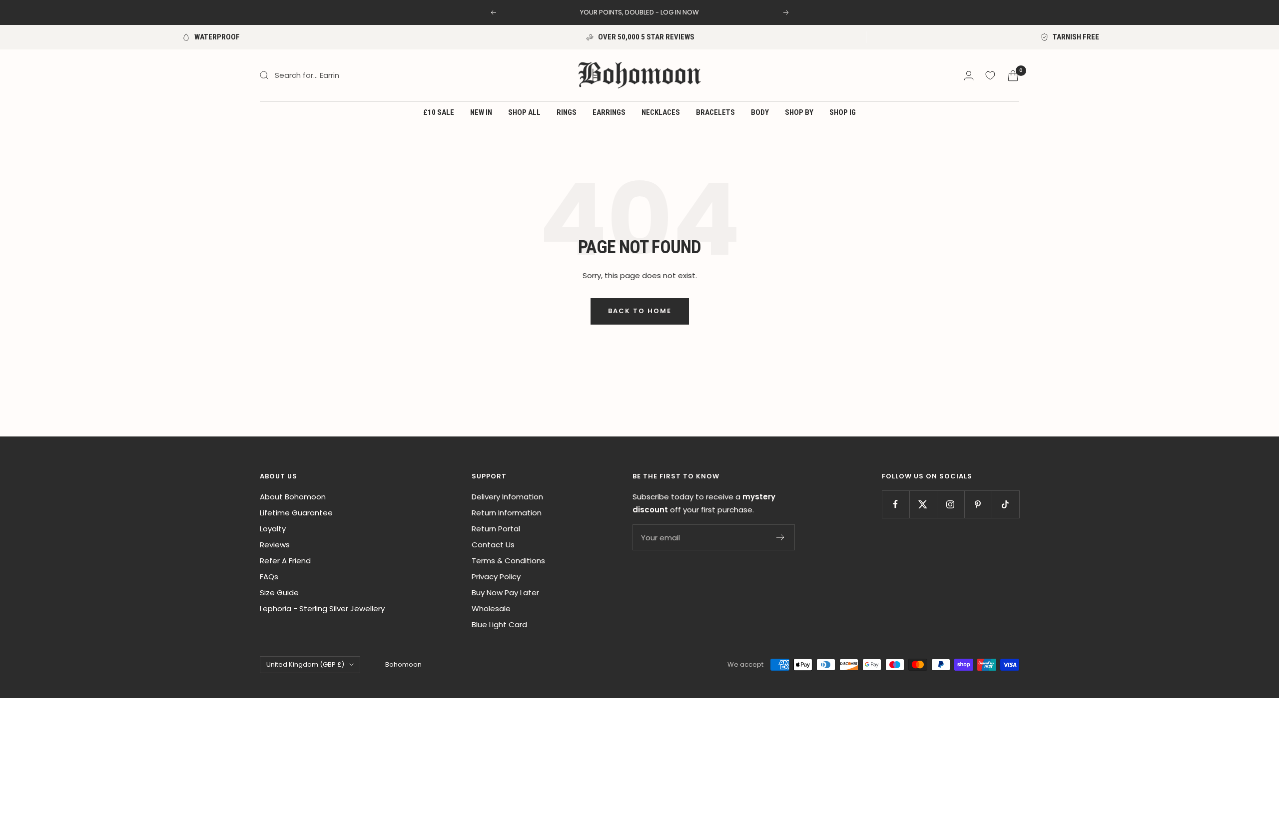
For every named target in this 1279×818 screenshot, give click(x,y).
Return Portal (496, 528)
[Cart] (1013, 75)
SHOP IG (842, 112)
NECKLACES (660, 112)
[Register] (780, 537)
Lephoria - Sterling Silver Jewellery (322, 608)
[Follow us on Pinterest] (978, 504)
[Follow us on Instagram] (950, 504)
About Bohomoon (293, 496)
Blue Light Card (499, 624)
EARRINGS (609, 112)
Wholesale (491, 608)
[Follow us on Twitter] (923, 504)
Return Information (507, 512)
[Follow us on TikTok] (1005, 504)
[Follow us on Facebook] (895, 504)
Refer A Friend (285, 560)
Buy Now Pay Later (505, 592)
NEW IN (481, 112)
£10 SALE (438, 112)
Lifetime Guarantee (296, 512)
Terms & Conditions (508, 560)
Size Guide (279, 592)
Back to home (639, 311)
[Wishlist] (990, 75)
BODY (760, 112)
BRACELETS (715, 112)
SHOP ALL (524, 112)
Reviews (275, 544)
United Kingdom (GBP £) (305, 664)
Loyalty (273, 528)
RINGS (567, 112)
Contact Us (493, 544)
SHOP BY (799, 112)
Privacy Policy (496, 576)
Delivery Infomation (507, 496)
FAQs (269, 576)
